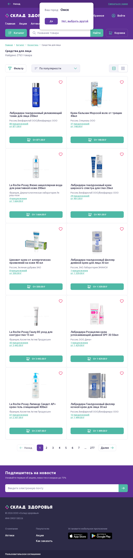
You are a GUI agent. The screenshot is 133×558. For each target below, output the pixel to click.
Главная (10, 23)
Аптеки (9, 535)
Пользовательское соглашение (23, 554)
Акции (23, 23)
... (85, 447)
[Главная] (29, 15)
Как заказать (44, 540)
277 (92, 447)
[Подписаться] (123, 488)
